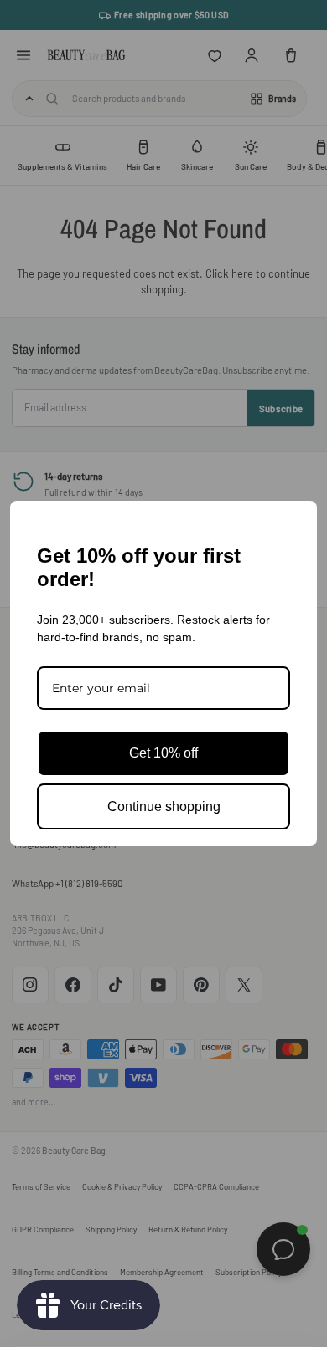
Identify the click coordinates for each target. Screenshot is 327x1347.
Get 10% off (163, 753)
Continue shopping (164, 806)
